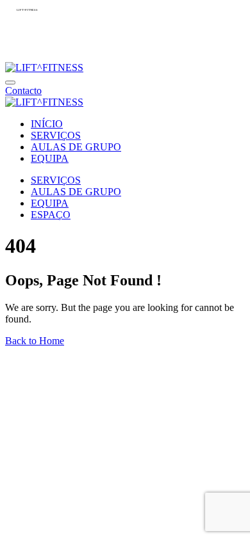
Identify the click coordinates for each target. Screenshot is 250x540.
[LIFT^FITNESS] (44, 67)
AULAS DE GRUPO (76, 146)
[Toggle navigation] (10, 82)
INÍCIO (47, 123)
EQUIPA (50, 158)
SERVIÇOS (56, 135)
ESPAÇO (51, 214)
